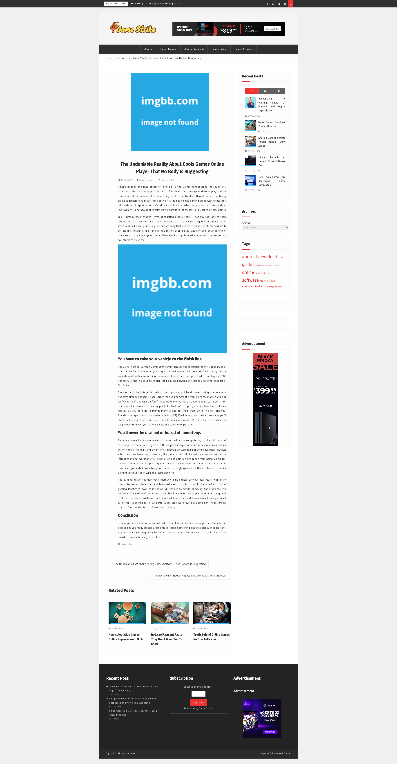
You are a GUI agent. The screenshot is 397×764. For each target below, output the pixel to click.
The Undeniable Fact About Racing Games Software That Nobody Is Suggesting (160, 563)
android (249, 257)
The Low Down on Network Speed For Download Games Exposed (189, 575)
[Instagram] (273, 4)
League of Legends (259, 265)
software (250, 280)
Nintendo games (273, 265)
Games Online (219, 49)
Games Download (194, 49)
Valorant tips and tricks (273, 287)
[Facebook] (267, 4)
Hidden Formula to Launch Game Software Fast (271, 161)
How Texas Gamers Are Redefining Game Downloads (271, 180)
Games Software (243, 49)
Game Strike (206, 708)
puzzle (267, 272)
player (131, 544)
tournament (248, 286)
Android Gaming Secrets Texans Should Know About (271, 141)
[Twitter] (279, 4)
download (267, 257)
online (124, 544)
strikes (271, 281)
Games (148, 49)
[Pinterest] (284, 4)
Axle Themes (285, 753)
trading (259, 286)
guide (247, 264)
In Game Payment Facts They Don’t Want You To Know (167, 639)
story (262, 280)
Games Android (168, 49)
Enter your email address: (198, 697)
